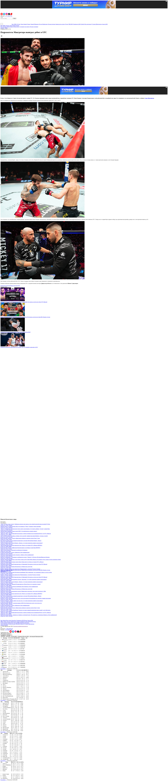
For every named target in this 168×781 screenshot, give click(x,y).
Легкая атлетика (51, 24)
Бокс (13, 24)
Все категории (88, 24)
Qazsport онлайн (4, 625)
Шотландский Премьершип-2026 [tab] (36, 636)
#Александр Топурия (5, 285)
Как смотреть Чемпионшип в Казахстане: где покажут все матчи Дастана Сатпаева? (19, 26)
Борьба (25, 24)
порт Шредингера (149, 98)
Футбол (18, 24)
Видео (25, 620)
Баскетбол (14, 620)
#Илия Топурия (13, 285)
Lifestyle (82, 24)
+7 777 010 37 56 (8, 16)
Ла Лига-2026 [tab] (14, 636)
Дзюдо (22, 24)
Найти (14, 18)
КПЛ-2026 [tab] (3, 636)
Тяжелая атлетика (32, 621)
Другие (66, 24)
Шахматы (36, 24)
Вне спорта (8, 620)
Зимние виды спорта (60, 24)
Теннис (28, 24)
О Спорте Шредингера (96, 24)
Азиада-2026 (105, 24)
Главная (2, 27)
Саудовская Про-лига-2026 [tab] (23, 636)
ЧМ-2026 (71, 24)
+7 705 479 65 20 (9, 628)
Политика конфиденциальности (20, 626)
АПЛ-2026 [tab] (8, 636)
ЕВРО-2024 (19, 622)
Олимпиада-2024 (24, 621)
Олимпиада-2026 (77, 24)
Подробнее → (4, 668)
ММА (15, 24)
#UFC (18, 285)
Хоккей (32, 24)
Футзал (40, 24)
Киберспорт (45, 24)
